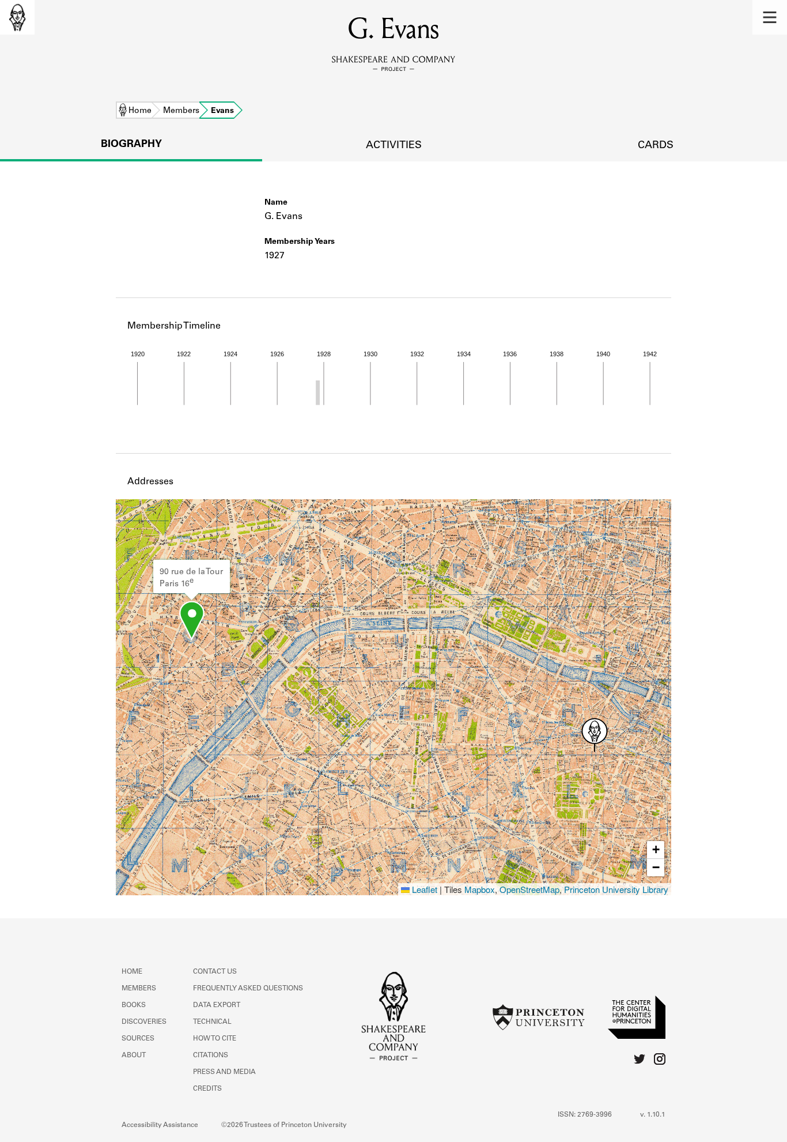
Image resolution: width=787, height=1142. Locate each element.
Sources (138, 1038)
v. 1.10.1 (652, 1114)
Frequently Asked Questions (248, 988)
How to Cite (214, 1038)
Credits (207, 1089)
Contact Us (215, 971)
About (134, 1055)
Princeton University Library (616, 889)
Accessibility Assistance (160, 1125)
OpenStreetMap (529, 889)
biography (131, 145)
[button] (769, 17)
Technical (212, 1022)
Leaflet (423, 889)
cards (656, 146)
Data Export (216, 1005)
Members (181, 111)
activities (394, 146)
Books (134, 1005)
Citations (210, 1055)
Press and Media (224, 1072)
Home (140, 111)
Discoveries (144, 1022)
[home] (17, 17)
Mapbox (479, 889)
